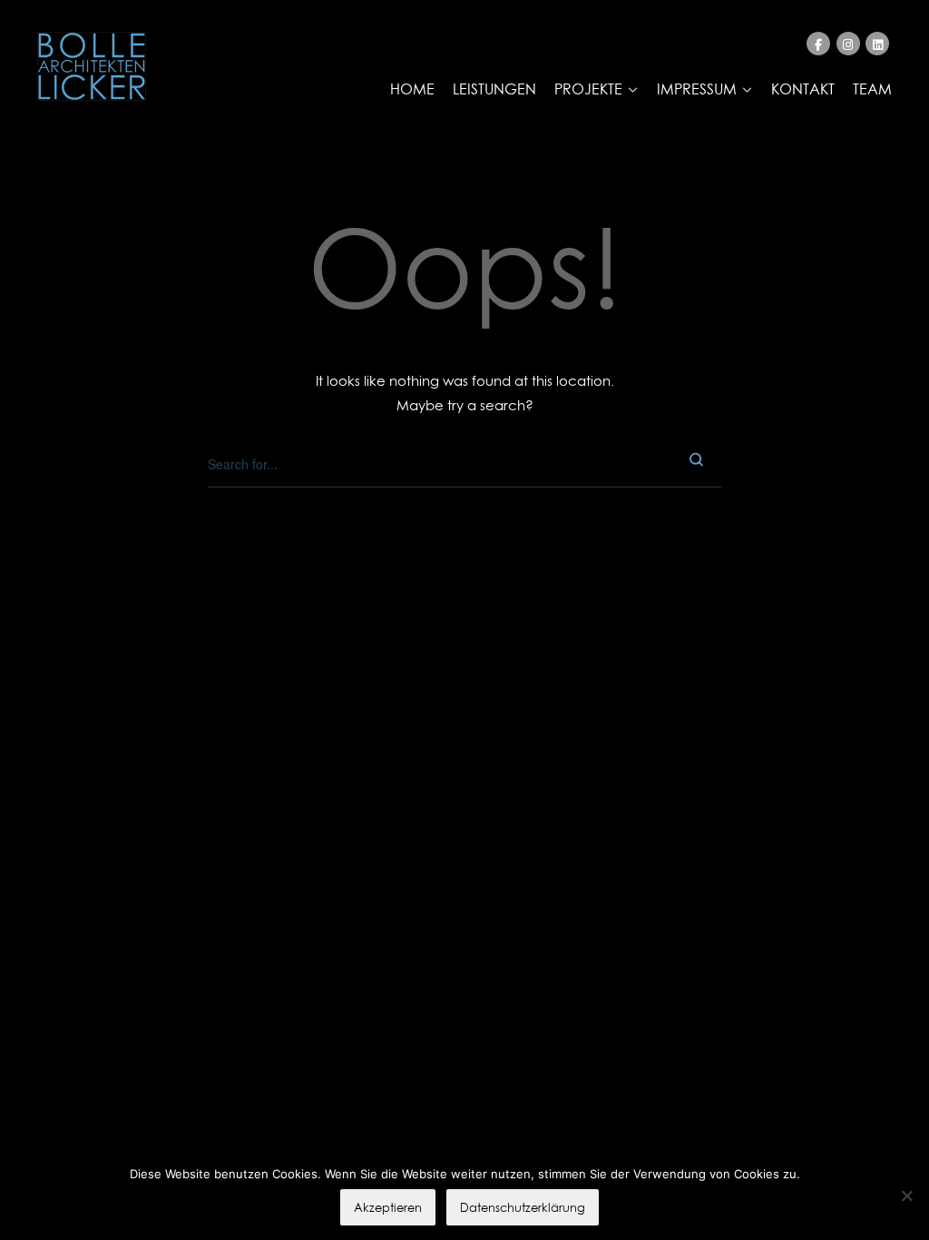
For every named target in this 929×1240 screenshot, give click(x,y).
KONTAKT (803, 89)
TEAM (872, 89)
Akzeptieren (388, 1207)
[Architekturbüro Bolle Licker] (91, 66)
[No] (906, 1195)
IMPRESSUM (697, 89)
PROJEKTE (588, 89)
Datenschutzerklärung (522, 1207)
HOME (412, 89)
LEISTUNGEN (494, 89)
